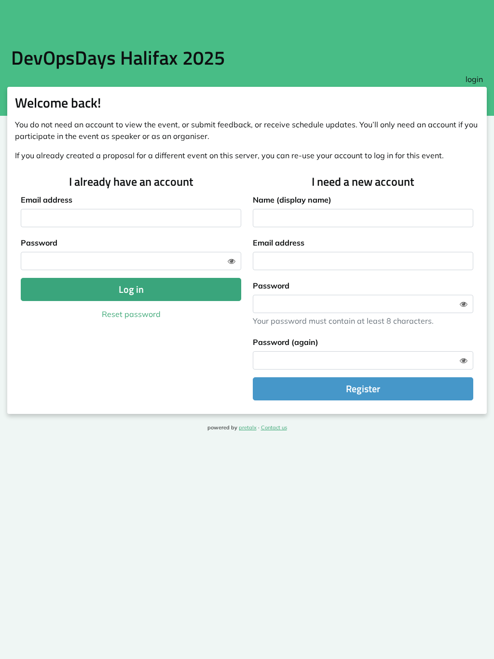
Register (363, 388)
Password (39, 242)
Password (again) (285, 342)
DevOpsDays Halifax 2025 (118, 57)
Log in (131, 289)
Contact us (274, 427)
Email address (46, 200)
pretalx (248, 427)
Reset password (131, 314)
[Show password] (231, 261)
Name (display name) (292, 200)
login (474, 79)
